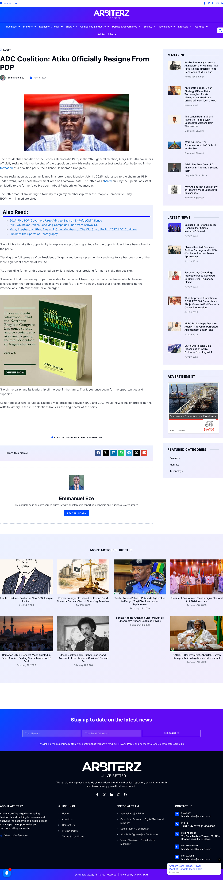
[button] (98, 453)
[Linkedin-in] (213, 3)
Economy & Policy (49, 26)
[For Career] (177, 857)
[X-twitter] (209, 3)
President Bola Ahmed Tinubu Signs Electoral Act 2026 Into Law (196, 600)
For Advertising (190, 846)
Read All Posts (76, 513)
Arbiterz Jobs (105, 34)
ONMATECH (141, 874)
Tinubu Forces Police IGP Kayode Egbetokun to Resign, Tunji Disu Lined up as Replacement (139, 601)
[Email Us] (177, 814)
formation (6, 168)
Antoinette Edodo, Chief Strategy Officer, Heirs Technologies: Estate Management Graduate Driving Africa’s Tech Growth (200, 94)
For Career (187, 856)
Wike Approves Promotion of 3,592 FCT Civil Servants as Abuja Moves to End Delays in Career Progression (201, 303)
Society (148, 26)
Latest (7, 50)
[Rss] (222, 3)
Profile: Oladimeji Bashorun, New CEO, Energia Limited (26, 600)
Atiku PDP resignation (90, 437)
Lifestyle (183, 26)
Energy (70, 26)
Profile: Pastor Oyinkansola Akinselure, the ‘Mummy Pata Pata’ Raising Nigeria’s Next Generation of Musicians (201, 67)
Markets (28, 26)
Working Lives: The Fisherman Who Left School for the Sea (200, 145)
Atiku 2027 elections (65, 437)
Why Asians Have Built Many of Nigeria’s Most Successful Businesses (201, 189)
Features (199, 26)
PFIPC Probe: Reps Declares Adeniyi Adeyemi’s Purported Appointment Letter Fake (201, 326)
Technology (165, 26)
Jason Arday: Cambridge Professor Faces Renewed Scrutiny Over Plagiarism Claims (199, 277)
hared (108, 181)
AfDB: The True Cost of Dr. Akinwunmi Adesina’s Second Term (201, 167)
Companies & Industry (93, 26)
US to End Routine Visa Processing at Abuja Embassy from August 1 (198, 348)
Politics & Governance (124, 26)
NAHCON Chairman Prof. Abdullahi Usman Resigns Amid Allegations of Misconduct (197, 656)
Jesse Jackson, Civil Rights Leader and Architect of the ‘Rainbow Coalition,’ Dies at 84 (83, 658)
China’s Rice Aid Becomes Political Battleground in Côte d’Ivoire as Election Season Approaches (200, 252)
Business (11, 26)
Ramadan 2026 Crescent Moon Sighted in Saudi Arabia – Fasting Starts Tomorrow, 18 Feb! (26, 658)
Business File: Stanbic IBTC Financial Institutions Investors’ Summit (200, 227)
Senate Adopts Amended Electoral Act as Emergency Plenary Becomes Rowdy (140, 619)
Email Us (186, 813)
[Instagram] (217, 3)
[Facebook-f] (204, 3)
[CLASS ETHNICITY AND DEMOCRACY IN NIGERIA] (46, 385)
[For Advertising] (177, 847)
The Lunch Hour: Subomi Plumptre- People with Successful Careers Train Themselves (198, 121)
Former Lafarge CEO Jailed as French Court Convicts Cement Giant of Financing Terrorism (83, 600)
